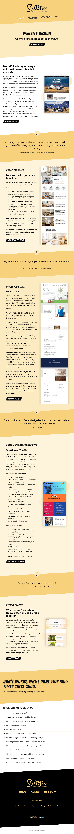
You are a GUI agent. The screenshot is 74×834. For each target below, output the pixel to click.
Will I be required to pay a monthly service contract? (25, 754)
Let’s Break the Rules (16, 240)
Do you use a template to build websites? (21, 717)
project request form (28, 620)
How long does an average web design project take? (25, 742)
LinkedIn (51, 806)
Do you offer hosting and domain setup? (21, 758)
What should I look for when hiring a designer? (23, 746)
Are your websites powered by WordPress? (22, 721)
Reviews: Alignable (31, 806)
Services (20, 18)
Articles (19, 806)
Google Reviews (37, 800)
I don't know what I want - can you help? (21, 750)
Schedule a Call (13, 658)
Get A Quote (46, 17)
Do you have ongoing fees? (16, 725)
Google (43, 806)
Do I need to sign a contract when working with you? (25, 738)
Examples (32, 18)
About (12, 806)
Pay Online (61, 806)
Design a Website (37, 44)
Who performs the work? (15, 729)
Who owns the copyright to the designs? (21, 733)
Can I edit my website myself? (17, 713)
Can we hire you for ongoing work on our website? (25, 762)
